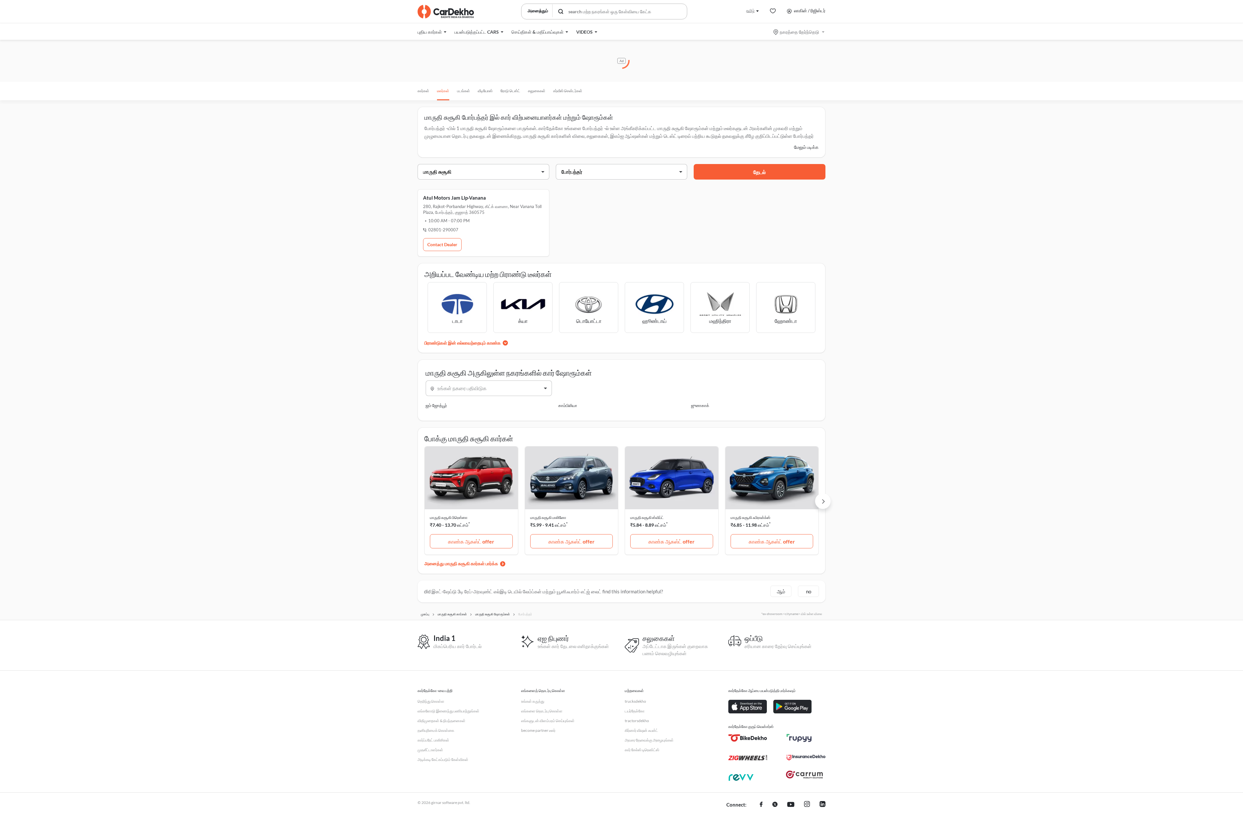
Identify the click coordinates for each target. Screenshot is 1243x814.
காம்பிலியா (567, 405)
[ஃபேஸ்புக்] (761, 805)
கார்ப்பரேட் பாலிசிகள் (433, 740)
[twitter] (775, 805)
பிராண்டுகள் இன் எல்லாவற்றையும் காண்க (462, 343)
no (808, 591)
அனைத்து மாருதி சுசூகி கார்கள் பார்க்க (461, 563)
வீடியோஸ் (485, 90)
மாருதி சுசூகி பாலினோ (548, 517)
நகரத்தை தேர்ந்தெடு (799, 32)
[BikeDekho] (747, 738)
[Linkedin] (822, 805)
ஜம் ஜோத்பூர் (436, 405)
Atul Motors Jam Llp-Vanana (454, 198)
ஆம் (781, 591)
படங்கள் (463, 90)
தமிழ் (750, 10)
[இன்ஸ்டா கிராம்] (807, 805)
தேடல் (759, 172)
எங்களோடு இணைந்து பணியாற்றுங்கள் (448, 711)
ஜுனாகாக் (700, 405)
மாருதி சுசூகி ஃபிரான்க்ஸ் (750, 517)
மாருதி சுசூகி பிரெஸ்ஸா (448, 517)
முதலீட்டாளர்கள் (430, 749)
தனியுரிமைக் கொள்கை (436, 730)
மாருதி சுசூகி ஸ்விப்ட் (647, 517)
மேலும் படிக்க (806, 147)
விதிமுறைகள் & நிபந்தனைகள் (441, 720)
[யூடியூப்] (790, 805)
